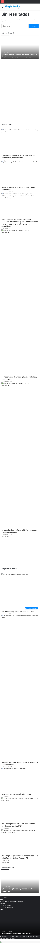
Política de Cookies (5, 905)
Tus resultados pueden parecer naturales (17, 611)
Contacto (3, 903)
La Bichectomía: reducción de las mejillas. (16, 933)
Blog (1, 899)
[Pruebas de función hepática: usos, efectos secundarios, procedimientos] (20, 141)
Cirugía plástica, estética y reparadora (11, 901)
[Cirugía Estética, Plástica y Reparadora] (12, 7)
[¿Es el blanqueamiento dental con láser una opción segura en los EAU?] (20, 810)
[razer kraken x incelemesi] (20, 942)
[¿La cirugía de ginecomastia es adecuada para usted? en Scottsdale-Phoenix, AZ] (20, 842)
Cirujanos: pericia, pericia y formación (16, 794)
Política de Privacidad (6, 907)
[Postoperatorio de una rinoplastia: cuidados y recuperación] (20, 302)
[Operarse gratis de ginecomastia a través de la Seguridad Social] (20, 688)
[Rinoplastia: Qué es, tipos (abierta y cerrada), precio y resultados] (20, 455)
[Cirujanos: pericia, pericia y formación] (20, 780)
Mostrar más (5, 536)
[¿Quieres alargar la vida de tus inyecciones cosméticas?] (20, 173)
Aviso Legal (3, 897)
